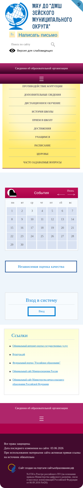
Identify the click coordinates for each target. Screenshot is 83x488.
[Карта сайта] (12, 34)
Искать (52, 44)
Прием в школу (42, 120)
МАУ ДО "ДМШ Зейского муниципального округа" (52, 17)
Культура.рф (18, 354)
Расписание (42, 145)
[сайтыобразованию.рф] (77, 6)
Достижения (42, 128)
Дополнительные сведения (42, 94)
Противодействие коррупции (42, 86)
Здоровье (42, 154)
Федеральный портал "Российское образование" (36, 362)
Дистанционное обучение (42, 103)
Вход (42, 311)
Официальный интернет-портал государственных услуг (40, 345)
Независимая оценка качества (41, 267)
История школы (42, 111)
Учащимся (42, 137)
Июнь (70, 190)
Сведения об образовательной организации (41, 68)
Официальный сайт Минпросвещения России (35, 371)
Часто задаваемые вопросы (42, 162)
